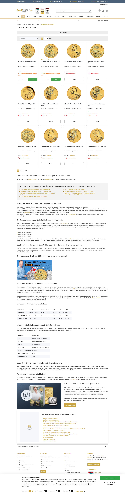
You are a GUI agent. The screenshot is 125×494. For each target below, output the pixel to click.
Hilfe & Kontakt (103, 4)
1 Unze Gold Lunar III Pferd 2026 (72, 104)
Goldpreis (74, 379)
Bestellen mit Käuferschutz (47, 461)
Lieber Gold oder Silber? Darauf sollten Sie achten (56, 425)
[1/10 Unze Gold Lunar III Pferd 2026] (97, 135)
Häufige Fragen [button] (21, 453)
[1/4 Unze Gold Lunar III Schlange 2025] (97, 93)
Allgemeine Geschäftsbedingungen (72, 472)
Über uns (67, 456)
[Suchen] (90, 11)
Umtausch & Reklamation (23, 470)
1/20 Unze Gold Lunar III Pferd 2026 (50, 146)
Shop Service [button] (43, 453)
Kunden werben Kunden (46, 465)
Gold (40, 209)
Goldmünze (27, 212)
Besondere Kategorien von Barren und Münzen (28, 446)
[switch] (45, 491)
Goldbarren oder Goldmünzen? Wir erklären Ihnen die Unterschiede (60, 422)
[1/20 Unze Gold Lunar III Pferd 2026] (51, 135)
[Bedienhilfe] (99, 10)
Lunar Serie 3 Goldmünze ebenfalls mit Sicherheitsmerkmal (80, 193)
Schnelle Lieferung (22, 1)
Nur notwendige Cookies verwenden (110, 483)
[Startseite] (18, 16)
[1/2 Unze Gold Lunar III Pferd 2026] (74, 51)
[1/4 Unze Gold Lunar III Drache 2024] (51, 51)
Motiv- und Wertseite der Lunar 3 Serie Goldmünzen (33, 196)
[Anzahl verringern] (19, 79)
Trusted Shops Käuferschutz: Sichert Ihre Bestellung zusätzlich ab (60, 434)
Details (74, 79)
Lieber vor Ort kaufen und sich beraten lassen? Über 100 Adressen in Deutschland (64, 428)
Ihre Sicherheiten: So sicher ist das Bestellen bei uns (56, 432)
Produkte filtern (63, 32)
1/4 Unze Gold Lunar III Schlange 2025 (96, 104)
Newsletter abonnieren (93, 464)
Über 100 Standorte (39, 1)
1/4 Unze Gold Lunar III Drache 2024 (50, 61)
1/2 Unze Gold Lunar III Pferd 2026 (73, 61)
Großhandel (44, 467)
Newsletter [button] (90, 453)
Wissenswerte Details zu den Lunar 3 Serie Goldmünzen (79, 191)
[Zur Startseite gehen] (24, 11)
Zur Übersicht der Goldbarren (50, 418)
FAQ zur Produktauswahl (23, 467)
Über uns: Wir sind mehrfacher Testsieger (53, 430)
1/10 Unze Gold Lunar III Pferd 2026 (97, 146)
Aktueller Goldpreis (48, 437)
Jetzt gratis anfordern (70, 405)
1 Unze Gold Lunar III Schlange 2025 (73, 146)
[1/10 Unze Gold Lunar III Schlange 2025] (51, 93)
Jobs (66, 468)
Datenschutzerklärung (70, 466)
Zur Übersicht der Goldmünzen (51, 420)
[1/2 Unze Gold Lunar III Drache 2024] (27, 135)
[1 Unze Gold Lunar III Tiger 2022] (27, 93)
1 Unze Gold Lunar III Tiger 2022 (26, 104)
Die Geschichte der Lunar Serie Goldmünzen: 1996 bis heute (35, 191)
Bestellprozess (21, 458)
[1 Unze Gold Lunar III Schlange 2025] (74, 135)
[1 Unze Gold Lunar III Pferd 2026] (74, 93)
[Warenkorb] (107, 10)
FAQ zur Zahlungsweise (23, 462)
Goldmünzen (48, 179)
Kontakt (66, 460)
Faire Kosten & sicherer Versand (25, 456)
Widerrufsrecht (68, 470)
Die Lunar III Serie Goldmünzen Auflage (74, 189)
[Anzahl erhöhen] (25, 79)
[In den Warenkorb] (32, 79)
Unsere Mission (68, 458)
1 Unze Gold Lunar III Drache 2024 (27, 61)
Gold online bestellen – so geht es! (52, 427)
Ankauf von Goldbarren (49, 439)
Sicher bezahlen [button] (91, 469)
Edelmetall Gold (96, 298)
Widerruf (43, 471)
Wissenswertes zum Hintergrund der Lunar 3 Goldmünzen (35, 189)
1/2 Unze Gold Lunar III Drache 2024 (27, 146)
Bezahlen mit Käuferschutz (57, 1)
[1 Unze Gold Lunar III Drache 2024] (27, 51)
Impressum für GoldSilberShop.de (72, 462)
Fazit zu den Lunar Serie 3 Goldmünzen (75, 195)
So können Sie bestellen (46, 456)
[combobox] (72, 11)
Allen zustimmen (110, 478)
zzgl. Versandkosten (25, 113)
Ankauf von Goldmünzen (49, 441)
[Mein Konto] (103, 10)
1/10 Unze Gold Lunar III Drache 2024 (96, 62)
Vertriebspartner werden (70, 464)
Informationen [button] (67, 453)
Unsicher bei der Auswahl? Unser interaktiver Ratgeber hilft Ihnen (59, 423)
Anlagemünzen (32, 179)
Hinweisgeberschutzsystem (71, 474)
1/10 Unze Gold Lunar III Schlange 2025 (50, 104)
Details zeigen (79, 491)
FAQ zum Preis (21, 460)
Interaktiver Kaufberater (46, 463)
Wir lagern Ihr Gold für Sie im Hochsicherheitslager (56, 435)
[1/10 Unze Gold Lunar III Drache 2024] (97, 51)
